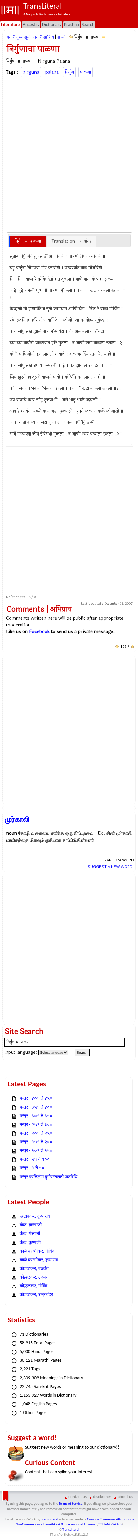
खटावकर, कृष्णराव (35, 1216)
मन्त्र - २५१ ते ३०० (36, 1124)
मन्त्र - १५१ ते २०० (36, 1142)
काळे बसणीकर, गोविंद (37, 1251)
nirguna (31, 72)
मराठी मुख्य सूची (19, 37)
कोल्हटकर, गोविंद (33, 1286)
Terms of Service (70, 1504)
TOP (125, 647)
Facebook (39, 631)
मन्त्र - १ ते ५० (32, 1168)
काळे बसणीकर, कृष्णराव (39, 1260)
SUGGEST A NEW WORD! (111, 867)
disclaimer (102, 1497)
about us (125, 1497)
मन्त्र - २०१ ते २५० (36, 1133)
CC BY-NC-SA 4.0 (110, 1524)
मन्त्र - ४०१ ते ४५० (36, 1098)
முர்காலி (17, 819)
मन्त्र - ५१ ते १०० (35, 1159)
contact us (77, 1497)
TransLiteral (49, 1519)
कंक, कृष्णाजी (31, 1225)
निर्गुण (69, 72)
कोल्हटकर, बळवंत (34, 1268)
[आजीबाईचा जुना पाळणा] (71, 37)
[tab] (27, 241)
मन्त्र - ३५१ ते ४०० (36, 1107)
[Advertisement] (69, 152)
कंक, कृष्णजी (30, 1242)
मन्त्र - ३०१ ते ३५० (36, 1116)
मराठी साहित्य (43, 37)
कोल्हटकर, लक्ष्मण (34, 1277)
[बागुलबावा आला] (104, 37)
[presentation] (28, 241)
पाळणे (61, 37)
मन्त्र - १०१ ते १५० (36, 1150)
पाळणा (85, 72)
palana (52, 72)
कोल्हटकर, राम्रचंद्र (36, 1294)
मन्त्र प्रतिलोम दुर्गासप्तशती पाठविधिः (49, 1177)
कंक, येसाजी (30, 1233)
